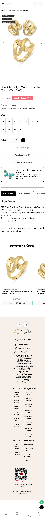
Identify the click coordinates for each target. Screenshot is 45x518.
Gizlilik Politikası (17, 402)
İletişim (28, 460)
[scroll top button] (41, 507)
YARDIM (16, 440)
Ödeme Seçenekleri (16, 425)
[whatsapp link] (41, 502)
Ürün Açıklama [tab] (8, 194)
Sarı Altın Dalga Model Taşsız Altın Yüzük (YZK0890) (17, 292)
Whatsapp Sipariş (24, 162)
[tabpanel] (22, 216)
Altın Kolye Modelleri (28, 429)
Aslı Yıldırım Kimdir (28, 450)
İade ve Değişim (16, 419)
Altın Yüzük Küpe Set (22, 10)
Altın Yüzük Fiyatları (28, 435)
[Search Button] (35, 3)
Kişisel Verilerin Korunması (16, 394)
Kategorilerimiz (30, 388)
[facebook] (19, 325)
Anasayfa (4, 10)
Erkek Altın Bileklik (28, 399)
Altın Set (11, 10)
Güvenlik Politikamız (16, 454)
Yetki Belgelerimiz (28, 455)
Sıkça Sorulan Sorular (16, 447)
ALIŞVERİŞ (17, 388)
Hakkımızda (28, 445)
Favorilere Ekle (21, 155)
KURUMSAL (29, 440)
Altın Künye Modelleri (28, 423)
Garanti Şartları (16, 413)
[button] (41, 43)
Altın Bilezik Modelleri (28, 417)
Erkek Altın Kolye (28, 393)
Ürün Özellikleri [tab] (24, 194)
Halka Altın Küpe (28, 411)
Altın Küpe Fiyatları (28, 405)
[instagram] (25, 325)
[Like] (29, 253)
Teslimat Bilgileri (17, 407)
